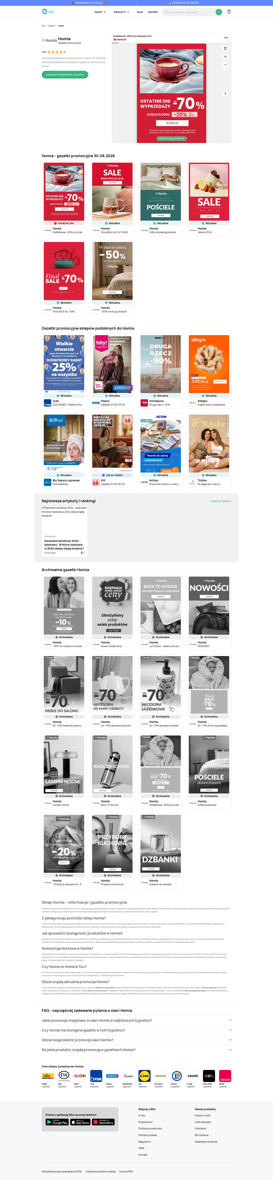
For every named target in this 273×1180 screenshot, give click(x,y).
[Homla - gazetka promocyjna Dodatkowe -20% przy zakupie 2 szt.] (171, 93)
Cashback (200, 1128)
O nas (141, 1115)
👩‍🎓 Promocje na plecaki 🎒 (89, 2)
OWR (141, 1148)
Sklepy (51, 25)
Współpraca (145, 1122)
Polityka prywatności (150, 1128)
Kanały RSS (126, 1171)
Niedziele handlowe (206, 1141)
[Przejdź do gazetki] (225, 48)
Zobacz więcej (221, 501)
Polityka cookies (147, 1135)
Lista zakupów (203, 1122)
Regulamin (144, 1141)
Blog (140, 12)
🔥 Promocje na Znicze (184, 2)
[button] (136, 1020)
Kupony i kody (202, 1115)
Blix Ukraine (201, 1135)
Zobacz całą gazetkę (171, 138)
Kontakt (153, 12)
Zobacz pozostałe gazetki (65, 74)
